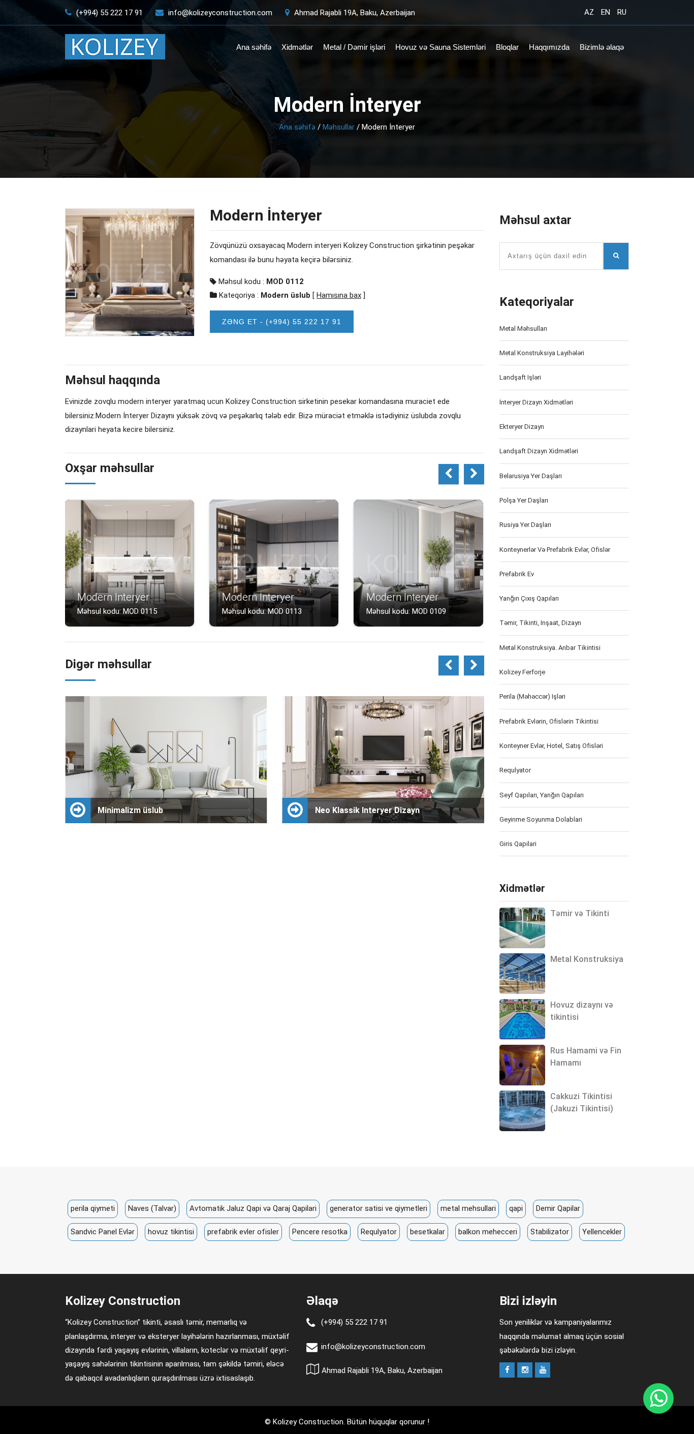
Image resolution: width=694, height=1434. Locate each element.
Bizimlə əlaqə (602, 47)
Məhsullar (339, 127)
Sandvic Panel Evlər (103, 1231)
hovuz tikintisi (171, 1231)
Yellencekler (602, 1231)
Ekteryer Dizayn (521, 426)
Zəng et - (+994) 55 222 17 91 (281, 322)
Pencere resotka (320, 1231)
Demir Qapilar (558, 1208)
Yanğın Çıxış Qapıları (529, 598)
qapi (516, 1208)
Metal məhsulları (523, 328)
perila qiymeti (93, 1208)
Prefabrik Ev (516, 574)
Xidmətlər (297, 47)
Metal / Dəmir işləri (354, 47)
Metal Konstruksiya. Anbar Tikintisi (550, 647)
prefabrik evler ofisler (243, 1231)
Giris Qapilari (518, 844)
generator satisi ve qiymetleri (378, 1208)
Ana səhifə (253, 47)
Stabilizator (549, 1231)
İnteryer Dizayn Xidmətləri (536, 402)
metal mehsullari (468, 1208)
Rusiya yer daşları (525, 524)
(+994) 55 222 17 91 (108, 12)
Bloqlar (507, 47)
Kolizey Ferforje (522, 672)
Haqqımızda (549, 47)
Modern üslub (285, 295)
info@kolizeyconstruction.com (220, 12)
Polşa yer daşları (523, 500)
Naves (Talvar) (152, 1208)
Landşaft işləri (520, 377)
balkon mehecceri (487, 1231)
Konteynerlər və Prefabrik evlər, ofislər (554, 549)
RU (621, 12)
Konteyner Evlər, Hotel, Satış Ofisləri (551, 746)
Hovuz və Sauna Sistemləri (440, 47)
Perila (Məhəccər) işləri (532, 696)
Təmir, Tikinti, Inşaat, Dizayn (540, 623)
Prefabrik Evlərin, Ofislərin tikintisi (548, 721)
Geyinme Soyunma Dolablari (540, 819)
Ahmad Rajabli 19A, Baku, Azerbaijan (353, 12)
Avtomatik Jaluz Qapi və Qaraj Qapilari (253, 1208)
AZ (589, 12)
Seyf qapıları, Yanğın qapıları (541, 795)
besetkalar (427, 1231)
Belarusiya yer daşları (530, 476)
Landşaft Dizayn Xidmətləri (538, 451)
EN (605, 12)
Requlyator (515, 770)
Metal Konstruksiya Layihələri (541, 353)
